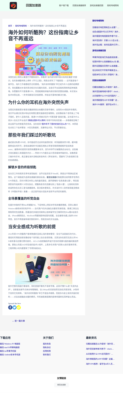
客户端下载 (64, 5)
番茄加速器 (61, 385)
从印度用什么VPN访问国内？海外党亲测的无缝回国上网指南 (106, 96)
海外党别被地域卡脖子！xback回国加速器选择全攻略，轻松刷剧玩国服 (106, 91)
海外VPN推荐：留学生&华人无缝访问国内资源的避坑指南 (106, 104)
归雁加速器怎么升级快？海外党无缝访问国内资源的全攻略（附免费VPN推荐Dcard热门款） (106, 87)
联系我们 (47, 355)
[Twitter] (14, 307)
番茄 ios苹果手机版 (8, 351)
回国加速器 (33, 5)
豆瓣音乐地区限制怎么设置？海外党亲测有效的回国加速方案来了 (106, 27)
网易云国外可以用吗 (37, 120)
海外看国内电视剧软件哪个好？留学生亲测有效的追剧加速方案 (106, 36)
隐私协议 (47, 347)
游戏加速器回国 (96, 5)
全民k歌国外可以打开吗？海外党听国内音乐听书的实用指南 (106, 32)
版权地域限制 (113, 5)
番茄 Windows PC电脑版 (10, 344)
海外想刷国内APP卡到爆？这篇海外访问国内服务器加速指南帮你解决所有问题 (106, 100)
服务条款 (47, 344)
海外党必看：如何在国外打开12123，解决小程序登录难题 (106, 45)
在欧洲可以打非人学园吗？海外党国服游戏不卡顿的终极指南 (106, 75)
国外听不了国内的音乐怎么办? (55, 124)
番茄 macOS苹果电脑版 (10, 347)
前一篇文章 (18, 321)
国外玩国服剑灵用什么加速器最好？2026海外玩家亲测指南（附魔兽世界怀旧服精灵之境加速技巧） (106, 66)
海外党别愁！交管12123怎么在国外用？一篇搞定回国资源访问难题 (106, 40)
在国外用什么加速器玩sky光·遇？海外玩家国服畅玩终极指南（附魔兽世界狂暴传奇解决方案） (106, 62)
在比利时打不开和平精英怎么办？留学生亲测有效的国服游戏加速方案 (106, 70)
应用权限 (47, 351)
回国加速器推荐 (79, 5)
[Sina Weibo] (19, 307)
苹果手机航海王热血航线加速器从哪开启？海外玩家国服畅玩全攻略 (106, 57)
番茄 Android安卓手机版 (10, 355)
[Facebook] (10, 307)
